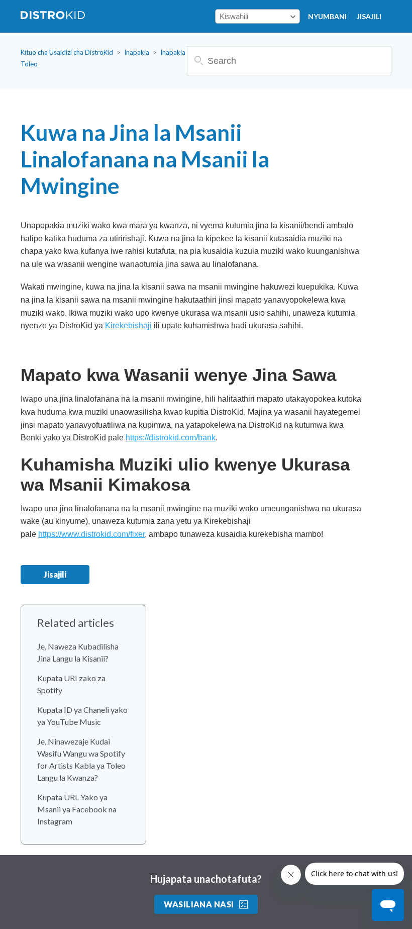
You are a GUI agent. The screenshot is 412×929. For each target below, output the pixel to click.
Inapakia (136, 52)
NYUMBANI (327, 16)
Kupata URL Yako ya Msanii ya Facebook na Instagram (77, 809)
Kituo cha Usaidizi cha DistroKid (67, 52)
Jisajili (369, 16)
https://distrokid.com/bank (171, 437)
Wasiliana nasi (199, 904)
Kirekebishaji (128, 325)
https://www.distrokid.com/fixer (91, 534)
